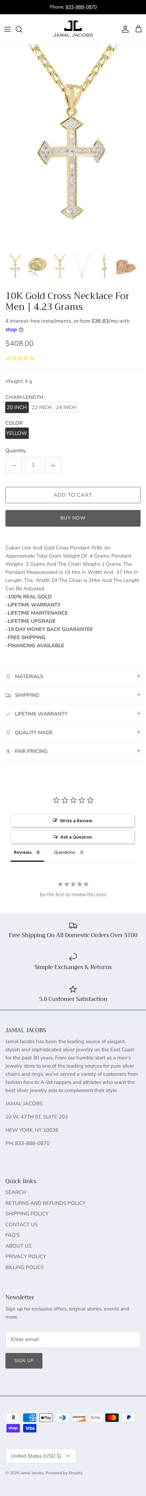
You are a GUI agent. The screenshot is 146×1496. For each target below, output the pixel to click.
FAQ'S (12, 1235)
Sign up (24, 1361)
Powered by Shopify (64, 1473)
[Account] (123, 29)
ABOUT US (18, 1246)
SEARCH (15, 1192)
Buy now (73, 518)
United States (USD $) (36, 1456)
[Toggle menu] (7, 29)
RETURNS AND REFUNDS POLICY (45, 1203)
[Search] (22, 29)
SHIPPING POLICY (27, 1213)
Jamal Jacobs (32, 1473)
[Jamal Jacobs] (73, 29)
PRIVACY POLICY (25, 1256)
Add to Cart (73, 495)
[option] (73, 147)
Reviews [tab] (23, 852)
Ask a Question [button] (76, 837)
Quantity (15, 450)
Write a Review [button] (76, 820)
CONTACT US (21, 1224)
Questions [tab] (64, 852)
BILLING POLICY (24, 1267)
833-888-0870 (81, 7)
